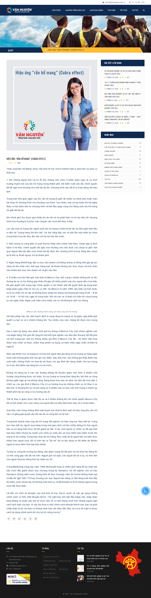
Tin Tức (107, 179)
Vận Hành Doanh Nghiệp (114, 183)
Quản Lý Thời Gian (111, 171)
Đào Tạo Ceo (64, 569)
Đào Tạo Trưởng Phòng (50, 577)
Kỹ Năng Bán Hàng (49, 561)
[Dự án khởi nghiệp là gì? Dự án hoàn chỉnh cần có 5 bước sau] (80, 558)
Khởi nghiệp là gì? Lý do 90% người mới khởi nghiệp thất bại (123, 106)
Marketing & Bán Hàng (113, 167)
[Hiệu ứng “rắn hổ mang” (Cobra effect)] (51, 105)
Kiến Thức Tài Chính (112, 159)
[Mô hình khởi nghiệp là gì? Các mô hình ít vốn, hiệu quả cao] (80, 578)
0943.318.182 (13, 563)
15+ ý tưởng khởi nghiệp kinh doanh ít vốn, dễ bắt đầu (123, 84)
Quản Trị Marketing (49, 569)
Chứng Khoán (110, 151)
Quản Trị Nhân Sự (111, 175)
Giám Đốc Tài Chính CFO (51, 557)
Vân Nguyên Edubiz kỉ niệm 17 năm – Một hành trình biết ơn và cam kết (123, 118)
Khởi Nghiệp (109, 155)
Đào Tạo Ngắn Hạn (49, 573)
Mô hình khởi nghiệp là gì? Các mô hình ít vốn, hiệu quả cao (123, 95)
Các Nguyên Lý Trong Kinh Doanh (118, 147)
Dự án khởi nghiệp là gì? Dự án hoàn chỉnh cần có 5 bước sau (123, 72)
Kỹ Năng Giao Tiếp (65, 561)
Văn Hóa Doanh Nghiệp (113, 187)
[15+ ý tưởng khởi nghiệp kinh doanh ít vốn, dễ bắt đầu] (80, 568)
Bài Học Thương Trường (114, 143)
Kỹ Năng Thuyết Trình (50, 565)
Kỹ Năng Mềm (110, 163)
